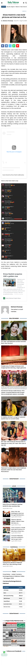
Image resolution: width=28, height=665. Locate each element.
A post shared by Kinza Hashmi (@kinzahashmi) (14, 174)
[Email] (17, 45)
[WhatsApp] (13, 45)
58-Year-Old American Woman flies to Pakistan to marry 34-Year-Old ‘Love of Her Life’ (13, 443)
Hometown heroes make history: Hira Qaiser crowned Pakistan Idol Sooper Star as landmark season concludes (12, 392)
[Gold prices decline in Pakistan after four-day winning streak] (14, 555)
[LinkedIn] (6, 45)
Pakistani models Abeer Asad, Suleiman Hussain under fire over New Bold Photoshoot (13, 469)
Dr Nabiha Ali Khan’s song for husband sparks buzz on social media (13, 418)
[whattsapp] (4, 652)
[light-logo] (13, 2)
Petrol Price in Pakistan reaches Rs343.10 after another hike (12, 505)
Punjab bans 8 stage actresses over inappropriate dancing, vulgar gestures (13, 367)
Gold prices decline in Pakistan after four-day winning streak (12, 563)
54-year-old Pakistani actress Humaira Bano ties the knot (13, 342)
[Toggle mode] (24, 3)
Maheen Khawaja (8, 21)
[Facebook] (2, 45)
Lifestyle (24, 11)
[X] (10, 45)
